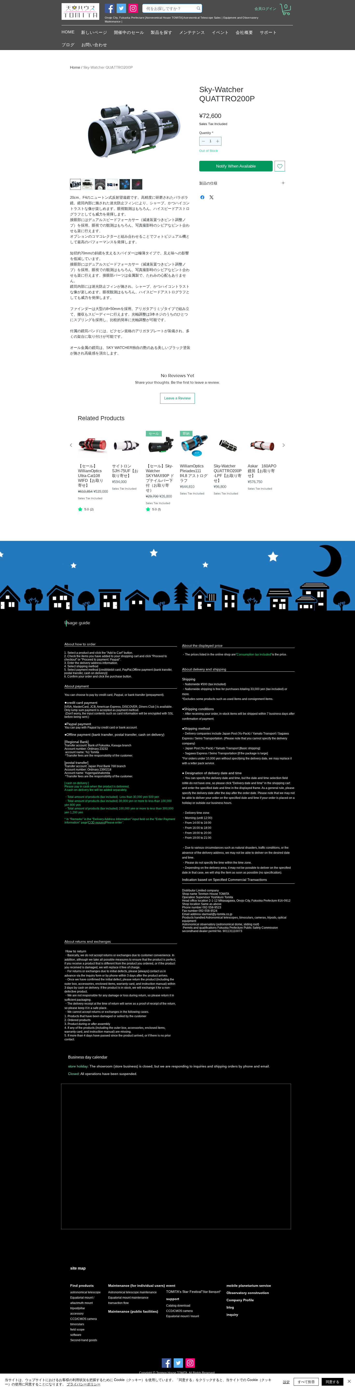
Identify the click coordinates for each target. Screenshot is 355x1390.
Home (75, 67)
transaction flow (118, 1303)
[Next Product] (284, 445)
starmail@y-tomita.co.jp (217, 914)
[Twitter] (121, 8)
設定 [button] (286, 1381)
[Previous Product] (71, 445)
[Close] (349, 1381)
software (75, 1335)
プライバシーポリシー (83, 1384)
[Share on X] (211, 197)
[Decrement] (203, 141)
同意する (332, 1381)
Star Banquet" (212, 1292)
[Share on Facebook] (202, 197)
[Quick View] (92, 445)
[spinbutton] (210, 141)
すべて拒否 (306, 1381)
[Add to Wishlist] (280, 166)
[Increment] (218, 141)
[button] (286, 9)
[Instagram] (133, 8)
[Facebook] (109, 8)
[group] (177, 477)
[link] (85, 509)
